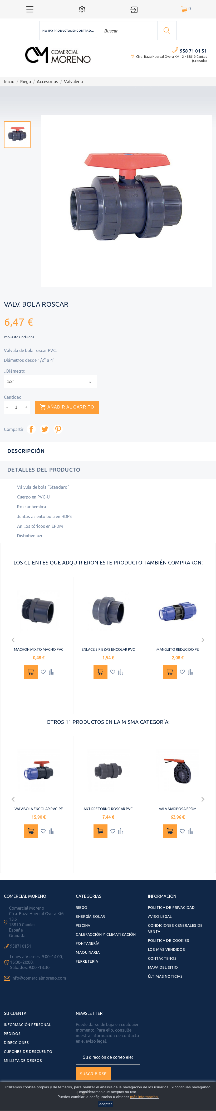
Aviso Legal (160, 916)
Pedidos (12, 1034)
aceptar (105, 1104)
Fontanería (87, 943)
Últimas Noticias (165, 976)
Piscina (83, 925)
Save (58, 429)
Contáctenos (162, 958)
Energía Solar (90, 916)
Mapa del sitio (163, 967)
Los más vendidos (166, 949)
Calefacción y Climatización (106, 934)
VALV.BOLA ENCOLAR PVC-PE (38, 809)
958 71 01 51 (193, 50)
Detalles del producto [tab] (43, 470)
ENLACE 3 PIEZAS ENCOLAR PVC (108, 649)
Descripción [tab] (26, 451)
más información (144, 1097)
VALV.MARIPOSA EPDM (178, 809)
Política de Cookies (168, 940)
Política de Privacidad (171, 907)
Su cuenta (15, 1013)
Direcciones (16, 1043)
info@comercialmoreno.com (39, 978)
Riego (81, 907)
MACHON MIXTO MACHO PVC (38, 649)
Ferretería (87, 961)
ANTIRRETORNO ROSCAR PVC (108, 809)
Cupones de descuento (28, 1052)
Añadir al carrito (67, 407)
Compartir (31, 429)
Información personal (27, 1025)
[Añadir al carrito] (31, 672)
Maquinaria (88, 952)
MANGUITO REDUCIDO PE (177, 649)
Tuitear (44, 429)
